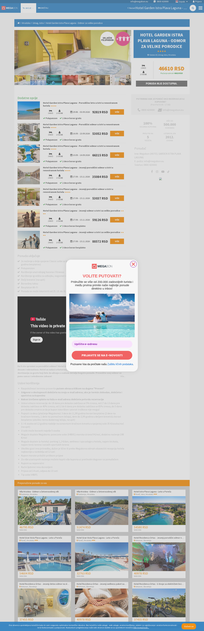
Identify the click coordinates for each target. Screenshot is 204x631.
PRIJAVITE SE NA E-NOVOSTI (102, 355)
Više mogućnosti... (141, 627)
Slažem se (189, 626)
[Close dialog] (133, 264)
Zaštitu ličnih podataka (120, 364)
